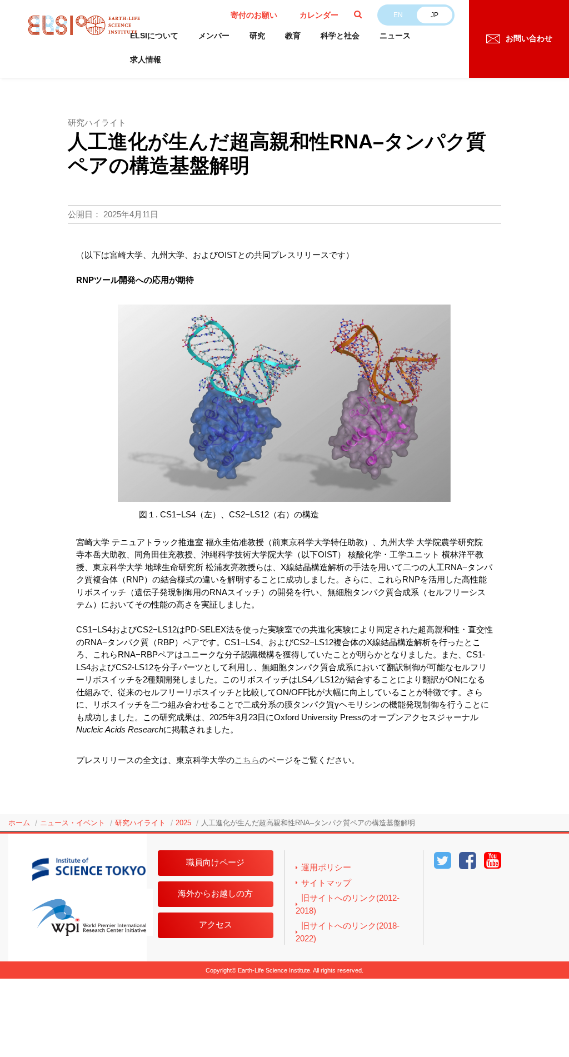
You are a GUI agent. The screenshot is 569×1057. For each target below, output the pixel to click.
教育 (293, 35)
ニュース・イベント (72, 823)
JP (434, 15)
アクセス (215, 924)
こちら (246, 760)
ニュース (395, 35)
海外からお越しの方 (215, 893)
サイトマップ (326, 883)
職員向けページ (215, 862)
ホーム (19, 823)
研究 (257, 35)
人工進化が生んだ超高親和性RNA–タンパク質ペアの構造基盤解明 (308, 823)
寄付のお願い (254, 15)
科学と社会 (340, 35)
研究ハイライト (140, 823)
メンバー (213, 35)
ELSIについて (154, 35)
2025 (183, 823)
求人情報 (145, 59)
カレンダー (319, 15)
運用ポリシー (326, 867)
